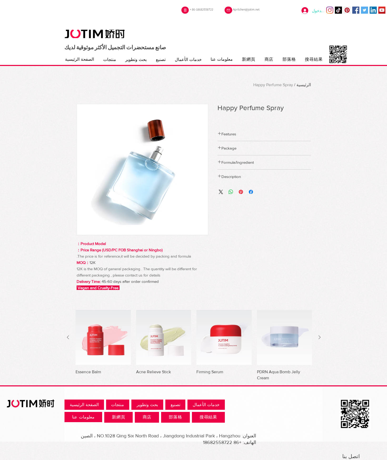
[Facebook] (355, 10)
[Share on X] (221, 192)
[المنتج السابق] (319, 337)
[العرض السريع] (284, 337)
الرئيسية (303, 85)
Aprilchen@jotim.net (246, 9)
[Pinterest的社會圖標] (347, 10)
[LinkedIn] (373, 10)
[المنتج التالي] (68, 337)
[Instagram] (329, 10)
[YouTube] (381, 10)
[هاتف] (185, 10)
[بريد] (228, 10)
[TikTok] (338, 10)
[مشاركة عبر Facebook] (251, 192)
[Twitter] (364, 10)
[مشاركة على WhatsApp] (231, 192)
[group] (194, 345)
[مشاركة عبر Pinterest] (241, 192)
